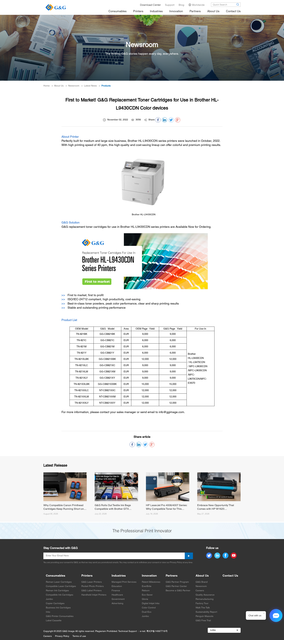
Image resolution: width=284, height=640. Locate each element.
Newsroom (73, 86)
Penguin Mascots (204, 616)
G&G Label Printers (91, 591)
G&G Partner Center (176, 586)
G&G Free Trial (203, 621)
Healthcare (117, 595)
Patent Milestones (151, 582)
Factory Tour (202, 603)
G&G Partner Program (177, 582)
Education (117, 586)
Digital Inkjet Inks (150, 603)
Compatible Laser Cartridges (61, 586)
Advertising (117, 603)
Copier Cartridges (55, 603)
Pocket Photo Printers (92, 586)
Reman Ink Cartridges (57, 591)
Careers (200, 591)
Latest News (90, 86)
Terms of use (79, 636)
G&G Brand (202, 582)
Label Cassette (53, 621)
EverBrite (146, 586)
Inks (48, 612)
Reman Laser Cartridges (59, 582)
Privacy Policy (62, 636)
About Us (59, 86)
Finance (116, 591)
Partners (172, 575)
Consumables (55, 575)
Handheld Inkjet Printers (93, 595)
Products (106, 86)
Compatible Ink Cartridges (59, 595)
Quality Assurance (205, 595)
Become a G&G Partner (178, 591)
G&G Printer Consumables (59, 616)
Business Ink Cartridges (58, 608)
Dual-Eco (146, 612)
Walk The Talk (203, 608)
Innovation (149, 575)
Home (46, 86)
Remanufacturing (204, 599)
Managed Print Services (124, 582)
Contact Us (230, 575)
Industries (119, 575)
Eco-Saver (147, 595)
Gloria (145, 599)
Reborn (146, 591)
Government (118, 599)
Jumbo (49, 599)
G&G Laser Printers (91, 582)
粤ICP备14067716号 (157, 631)
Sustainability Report (206, 612)
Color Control (149, 608)
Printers (87, 575)
